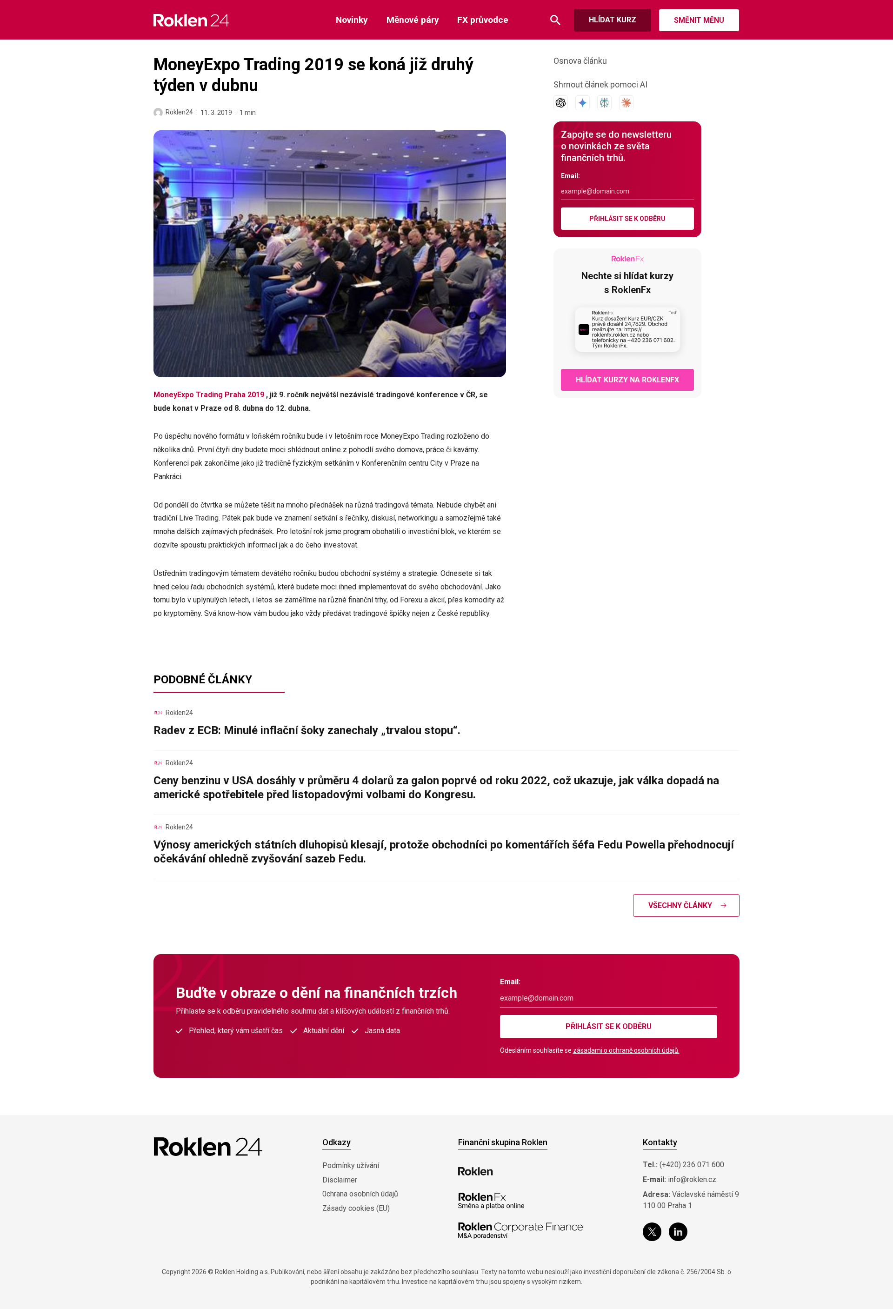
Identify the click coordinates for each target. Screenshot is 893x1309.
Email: (570, 176)
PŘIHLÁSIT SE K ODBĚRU (627, 218)
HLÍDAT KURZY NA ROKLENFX (627, 379)
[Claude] (626, 102)
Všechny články (680, 905)
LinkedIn (678, 1231)
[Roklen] (475, 1171)
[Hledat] (555, 20)
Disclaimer (339, 1179)
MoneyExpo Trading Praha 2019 (208, 394)
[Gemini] (582, 102)
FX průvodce (482, 19)
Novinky (352, 19)
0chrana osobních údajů (360, 1193)
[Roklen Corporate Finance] (520, 1230)
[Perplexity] (604, 102)
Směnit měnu (699, 20)
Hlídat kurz (612, 19)
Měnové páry (413, 19)
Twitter (652, 1231)
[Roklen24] (158, 112)
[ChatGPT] (560, 102)
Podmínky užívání (350, 1165)
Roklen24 (179, 112)
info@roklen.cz (692, 1179)
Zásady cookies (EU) (356, 1208)
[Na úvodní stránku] (191, 20)
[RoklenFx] (491, 1201)
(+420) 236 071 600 (692, 1164)
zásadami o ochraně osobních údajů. (626, 1050)
